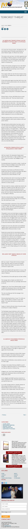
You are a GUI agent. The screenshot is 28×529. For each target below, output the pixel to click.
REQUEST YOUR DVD (14, 452)
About (15, 473)
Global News (6, 424)
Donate (16, 475)
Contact (3, 475)
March (9, 25)
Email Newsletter (8, 427)
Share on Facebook (2, 29)
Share (2, 27)
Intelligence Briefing (9, 425)
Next (24, 414)
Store (15, 476)
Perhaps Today (7, 426)
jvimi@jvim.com (7, 525)
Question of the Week (9, 428)
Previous (4, 414)
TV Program (17, 478)
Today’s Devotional (6, 478)
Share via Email (5, 29)
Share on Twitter (7, 29)
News (2, 476)
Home (2, 473)
